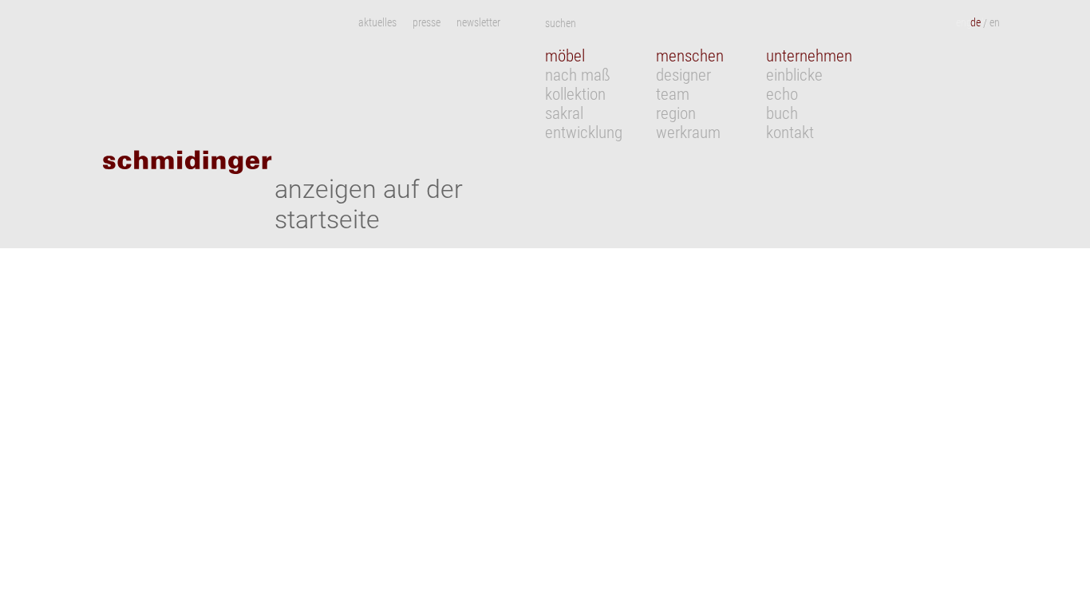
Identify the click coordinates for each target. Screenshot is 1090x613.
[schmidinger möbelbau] (242, 156)
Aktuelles (377, 23)
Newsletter (478, 23)
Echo (782, 94)
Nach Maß (577, 75)
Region (676, 113)
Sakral (564, 113)
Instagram (522, 23)
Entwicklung (583, 132)
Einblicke (794, 75)
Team (672, 94)
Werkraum (688, 132)
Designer (683, 75)
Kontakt (790, 132)
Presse (426, 23)
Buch (782, 113)
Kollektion (575, 94)
